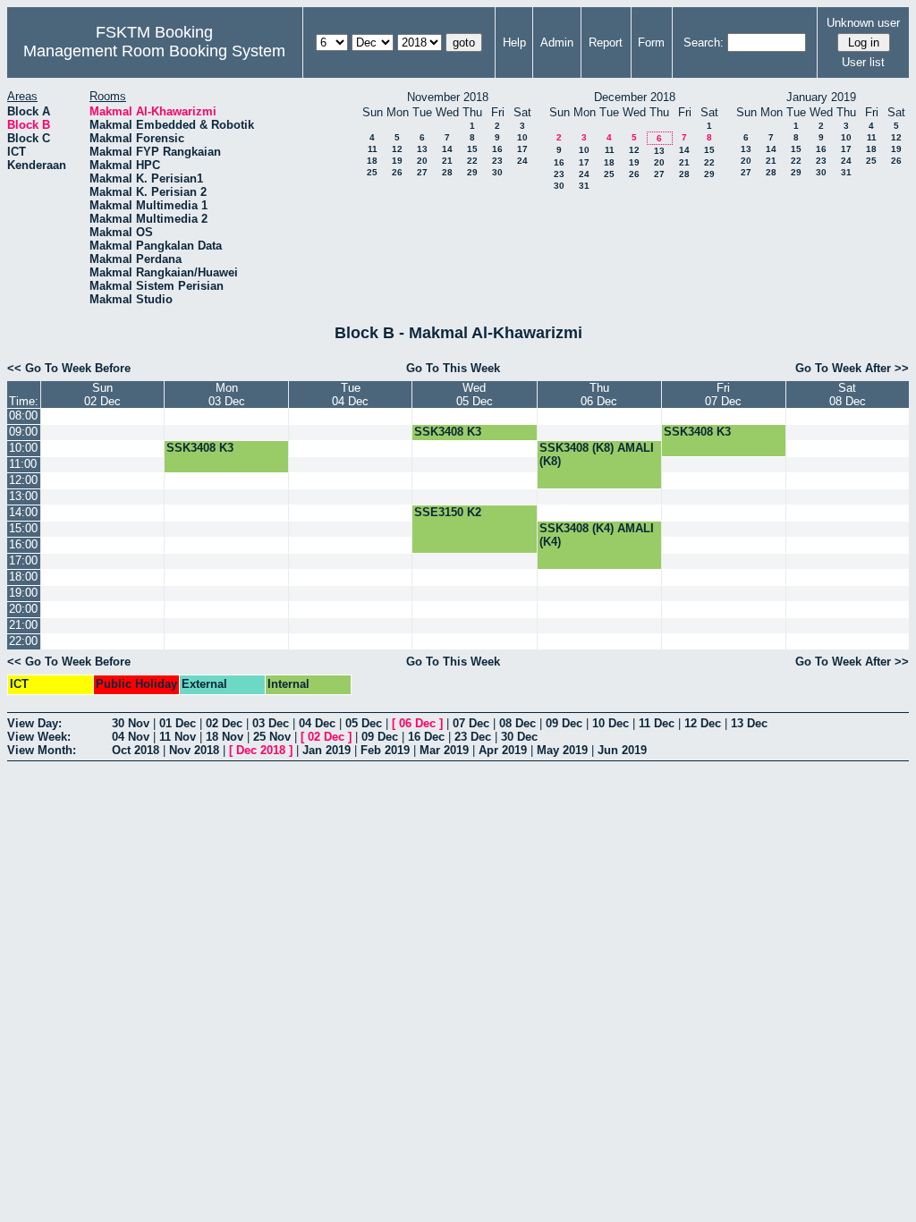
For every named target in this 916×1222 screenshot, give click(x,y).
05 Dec (363, 723)
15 (472, 149)
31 (584, 186)
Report (606, 42)
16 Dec (426, 736)
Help (514, 42)
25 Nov (272, 736)
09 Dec (564, 723)
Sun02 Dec (102, 394)
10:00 (23, 447)
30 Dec (519, 736)
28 (447, 172)
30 (497, 172)
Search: (703, 42)
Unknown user (863, 23)
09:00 (23, 431)
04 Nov (130, 736)
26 (397, 172)
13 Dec (749, 723)
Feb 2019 (385, 750)
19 (397, 160)
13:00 (23, 496)
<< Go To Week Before (69, 368)
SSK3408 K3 (447, 431)
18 (372, 160)
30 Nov (130, 723)
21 (447, 160)
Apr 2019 (503, 750)
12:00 (23, 480)
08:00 (23, 415)
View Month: (41, 750)
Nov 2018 (194, 750)
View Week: (39, 736)
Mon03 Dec (226, 394)
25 (372, 172)
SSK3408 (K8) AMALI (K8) (596, 454)
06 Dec (417, 723)
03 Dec (270, 723)
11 (372, 149)
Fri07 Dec (723, 394)
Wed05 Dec (474, 394)
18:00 (23, 576)
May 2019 (562, 750)
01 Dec (177, 723)
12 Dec (702, 723)
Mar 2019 (444, 750)
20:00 (23, 608)
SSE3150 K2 (447, 512)
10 (522, 137)
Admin (556, 42)
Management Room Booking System (154, 51)
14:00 (23, 512)
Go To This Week (453, 368)
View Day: (34, 723)
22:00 (23, 641)
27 (422, 172)
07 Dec (471, 723)
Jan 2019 (326, 750)
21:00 (23, 625)
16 (497, 149)
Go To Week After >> (852, 368)
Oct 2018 (135, 750)
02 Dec (224, 723)
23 (497, 160)
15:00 (23, 528)
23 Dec (472, 736)
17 (522, 149)
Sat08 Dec (847, 394)
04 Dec (317, 723)
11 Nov (177, 736)
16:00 (23, 544)
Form (651, 42)
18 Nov (224, 736)
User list (863, 62)
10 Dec (610, 723)
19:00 (23, 592)
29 (472, 172)
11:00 (23, 464)
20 (422, 160)
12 (397, 149)
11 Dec (656, 723)
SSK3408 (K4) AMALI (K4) (596, 535)
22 (472, 160)
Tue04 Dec (350, 394)
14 (447, 149)
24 (522, 160)
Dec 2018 (260, 750)
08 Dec (517, 723)
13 (422, 149)
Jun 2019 (622, 750)
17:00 (23, 560)
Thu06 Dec (599, 394)
